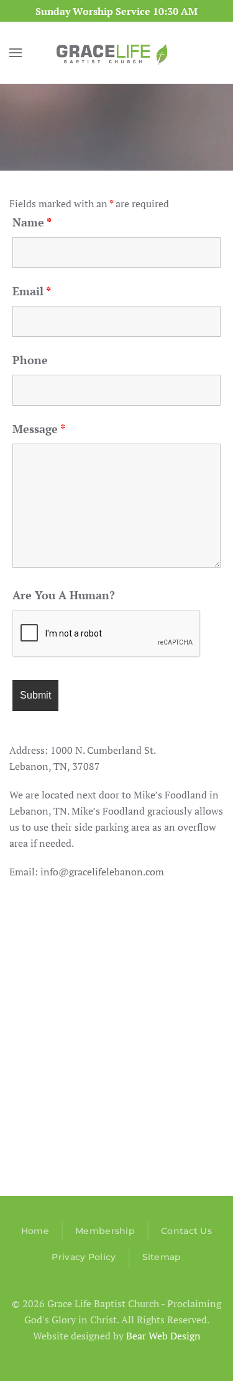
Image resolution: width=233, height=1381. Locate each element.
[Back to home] (117, 53)
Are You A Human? (63, 595)
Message (38, 428)
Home (35, 1230)
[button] (15, 53)
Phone (30, 359)
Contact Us (186, 1230)
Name (32, 222)
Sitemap (161, 1257)
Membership (105, 1230)
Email (31, 291)
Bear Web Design (163, 1336)
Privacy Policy (84, 1257)
